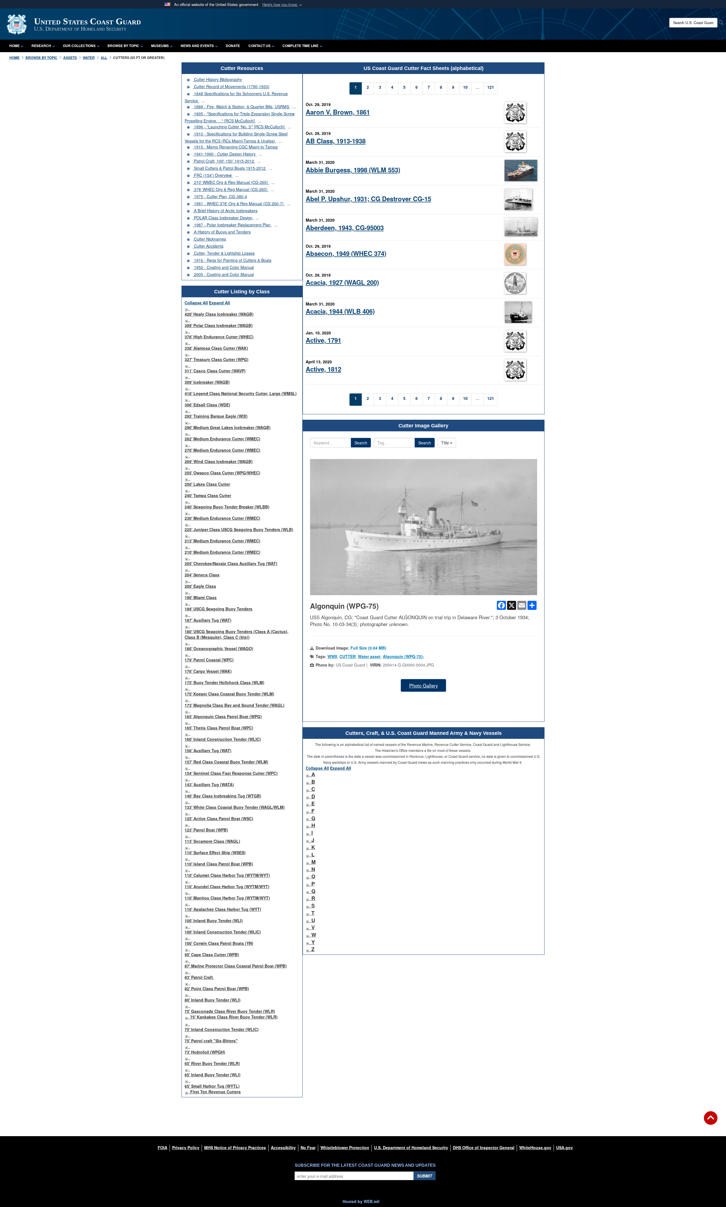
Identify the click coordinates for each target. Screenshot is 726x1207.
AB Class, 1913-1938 (336, 140)
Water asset (369, 656)
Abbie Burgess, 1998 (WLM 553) (353, 169)
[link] (186, 308)
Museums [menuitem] (160, 45)
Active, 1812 (323, 369)
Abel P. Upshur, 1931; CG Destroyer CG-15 (368, 198)
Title (445, 443)
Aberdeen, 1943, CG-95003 (345, 227)
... (203, 100)
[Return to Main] (710, 1121)
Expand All (219, 303)
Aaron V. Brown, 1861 (338, 111)
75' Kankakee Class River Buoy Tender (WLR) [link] (234, 1017)
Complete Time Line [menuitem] (300, 45)
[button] (282, 5)
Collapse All (196, 303)
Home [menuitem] (14, 45)
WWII (332, 656)
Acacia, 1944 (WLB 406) (340, 311)
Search (360, 443)
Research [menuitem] (41, 45)
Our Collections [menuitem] (79, 45)
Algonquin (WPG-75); (403, 656)
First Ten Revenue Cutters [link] (215, 1091)
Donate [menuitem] (233, 45)
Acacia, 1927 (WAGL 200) (342, 282)
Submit (424, 1176)
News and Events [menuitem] (197, 45)
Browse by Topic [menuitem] (123, 45)
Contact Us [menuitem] (259, 45)
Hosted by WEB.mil (361, 1201)
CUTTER (347, 656)
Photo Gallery (423, 685)
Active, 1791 (323, 340)
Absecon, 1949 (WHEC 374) (346, 253)
